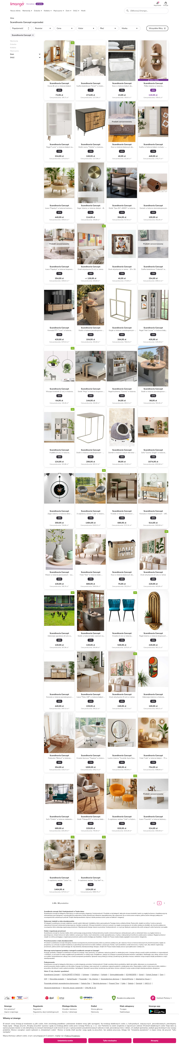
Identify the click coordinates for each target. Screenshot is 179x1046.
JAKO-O (148, 983)
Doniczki (139, 983)
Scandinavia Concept (52, 974)
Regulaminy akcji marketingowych (46, 1012)
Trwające (123, 1009)
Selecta (130, 983)
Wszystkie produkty (56, 979)
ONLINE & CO (90, 988)
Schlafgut (95, 974)
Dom (12, 54)
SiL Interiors (93, 979)
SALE (12, 57)
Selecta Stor (85, 983)
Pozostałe (83, 979)
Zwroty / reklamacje (69, 1012)
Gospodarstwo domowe (110, 979)
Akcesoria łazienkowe (52, 988)
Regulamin (37, 1009)
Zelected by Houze (143, 979)
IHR (45, 979)
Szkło (123, 983)
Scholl (141, 974)
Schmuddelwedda (116, 974)
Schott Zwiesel (151, 974)
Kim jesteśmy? (9, 1009)
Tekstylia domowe (100, 983)
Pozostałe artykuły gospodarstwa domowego (61, 983)
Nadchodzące (125, 1012)
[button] (165, 4)
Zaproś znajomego (11, 1012)
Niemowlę (95, 1012)
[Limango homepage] (17, 4)
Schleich (104, 974)
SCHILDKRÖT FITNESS (71, 974)
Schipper (85, 974)
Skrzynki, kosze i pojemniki (73, 988)
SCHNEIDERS (131, 974)
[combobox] (146, 10)
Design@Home (127, 979)
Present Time (114, 983)
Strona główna (96, 1009)
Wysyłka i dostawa (69, 1009)
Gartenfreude (72, 979)
